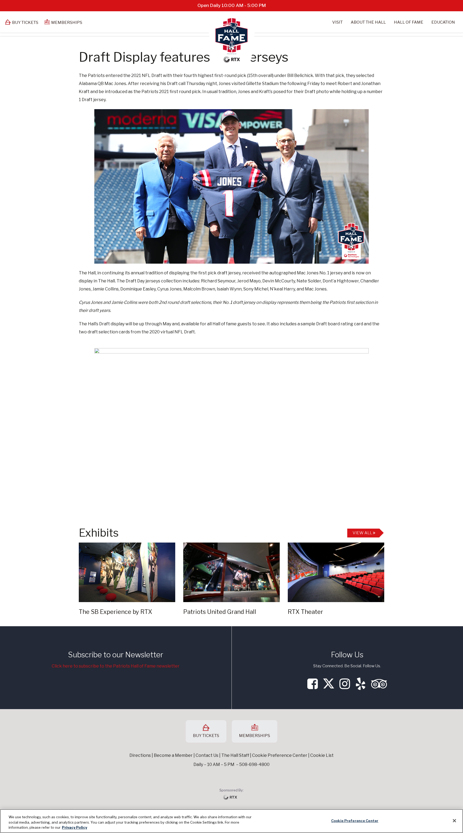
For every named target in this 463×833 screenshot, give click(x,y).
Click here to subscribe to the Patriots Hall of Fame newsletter (116, 666)
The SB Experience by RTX (115, 611)
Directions (140, 755)
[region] (231, 821)
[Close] (454, 821)
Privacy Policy (74, 827)
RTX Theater (305, 611)
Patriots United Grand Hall (219, 611)
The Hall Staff (235, 755)
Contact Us (207, 755)
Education (443, 22)
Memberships (66, 22)
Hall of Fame (408, 22)
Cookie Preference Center (354, 820)
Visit (337, 22)
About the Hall (368, 22)
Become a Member (173, 755)
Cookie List (322, 755)
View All (363, 532)
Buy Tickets (25, 22)
